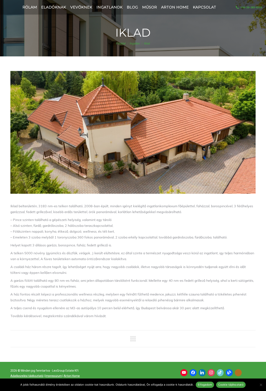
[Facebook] (193, 372)
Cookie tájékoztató (231, 384)
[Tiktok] (220, 372)
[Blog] (229, 372)
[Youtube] (183, 372)
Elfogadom (205, 384)
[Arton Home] (238, 372)
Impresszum (53, 375)
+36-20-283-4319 (251, 7)
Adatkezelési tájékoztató (26, 375)
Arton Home (72, 375)
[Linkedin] (202, 372)
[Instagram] (211, 372)
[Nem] (261, 385)
